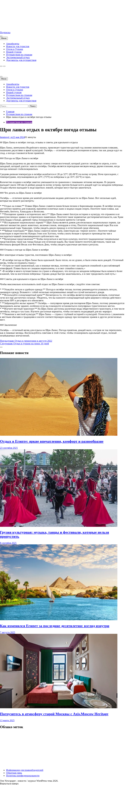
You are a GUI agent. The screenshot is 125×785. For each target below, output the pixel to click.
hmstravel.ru (6, 27)
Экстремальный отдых (18, 57)
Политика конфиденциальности (22, 775)
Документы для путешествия (21, 60)
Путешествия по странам (19, 54)
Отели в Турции (14, 49)
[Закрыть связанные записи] (1, 347)
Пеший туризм (13, 52)
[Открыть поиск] (1, 66)
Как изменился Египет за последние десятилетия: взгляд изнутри (54, 626)
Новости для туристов (17, 46)
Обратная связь (14, 773)
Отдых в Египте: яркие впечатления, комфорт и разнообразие (52, 441)
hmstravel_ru (6, 137)
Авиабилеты (12, 43)
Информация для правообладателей (24, 770)
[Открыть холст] (1, 36)
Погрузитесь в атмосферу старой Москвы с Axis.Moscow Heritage (54, 714)
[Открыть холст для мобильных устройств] (1, 76)
